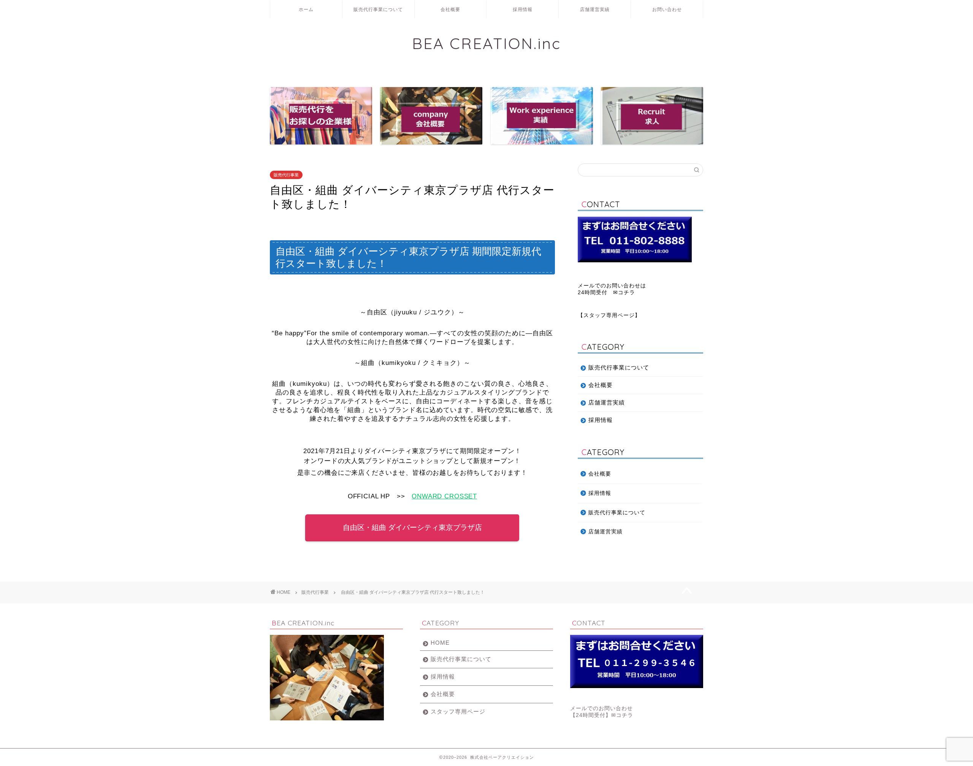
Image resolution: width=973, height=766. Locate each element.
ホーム (306, 9)
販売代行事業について (378, 9)
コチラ (626, 292)
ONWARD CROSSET (444, 496)
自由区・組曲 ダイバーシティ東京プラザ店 (412, 527)
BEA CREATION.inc (486, 43)
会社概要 (450, 9)
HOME (440, 642)
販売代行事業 (286, 175)
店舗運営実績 (595, 9)
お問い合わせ (667, 9)
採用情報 (522, 9)
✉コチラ (622, 715)
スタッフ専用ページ (609, 315)
